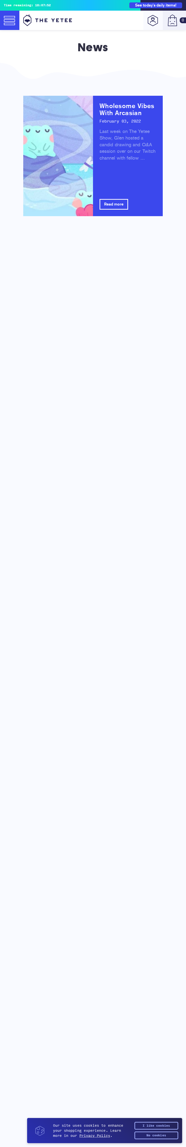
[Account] (153, 20)
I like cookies (156, 1125)
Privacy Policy (94, 1136)
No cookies (156, 1135)
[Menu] (9, 20)
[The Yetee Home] (47, 20)
